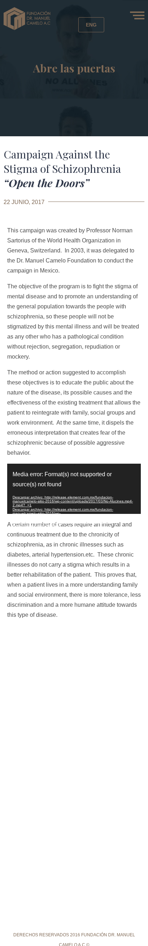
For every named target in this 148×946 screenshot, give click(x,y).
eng (91, 25)
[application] (74, 489)
